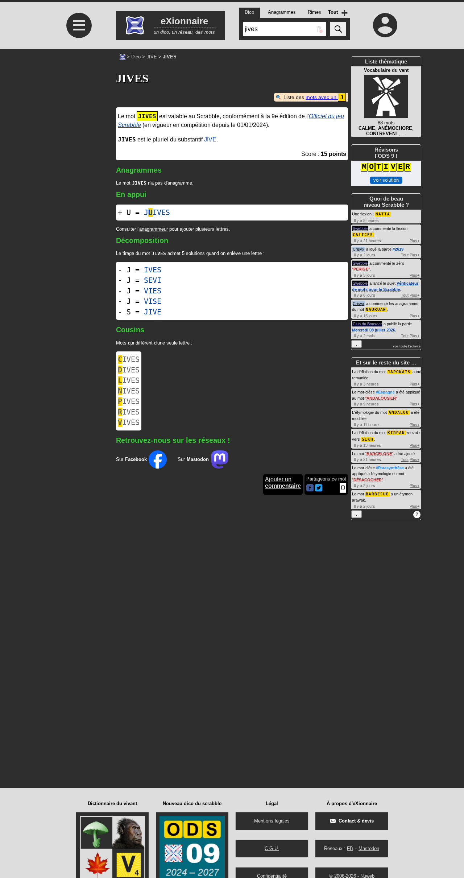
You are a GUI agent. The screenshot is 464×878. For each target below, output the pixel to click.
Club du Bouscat (367, 324)
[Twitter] (318, 489)
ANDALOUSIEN (381, 398)
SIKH (367, 439)
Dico (136, 56)
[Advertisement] (78, 110)
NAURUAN (376, 309)
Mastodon (369, 848)
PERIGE (360, 269)
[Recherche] (338, 29)
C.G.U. (272, 848)
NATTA (383, 214)
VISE (152, 301)
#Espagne (385, 392)
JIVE (151, 56)
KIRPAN (396, 432)
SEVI (152, 280)
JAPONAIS (399, 372)
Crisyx (358, 249)
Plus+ (414, 241)
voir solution (386, 181)
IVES (152, 269)
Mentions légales (272, 821)
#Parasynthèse (390, 468)
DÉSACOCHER (367, 480)
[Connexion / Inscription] (385, 25)
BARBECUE (377, 494)
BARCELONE (379, 454)
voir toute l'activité (406, 346)
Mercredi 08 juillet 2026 (373, 330)
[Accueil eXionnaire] (122, 56)
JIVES (157, 212)
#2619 (398, 249)
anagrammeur (153, 229)
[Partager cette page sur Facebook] (310, 488)
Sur (131, 459)
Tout (405, 255)
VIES (152, 291)
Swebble (360, 228)
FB (350, 848)
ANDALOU (399, 412)
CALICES (363, 234)
